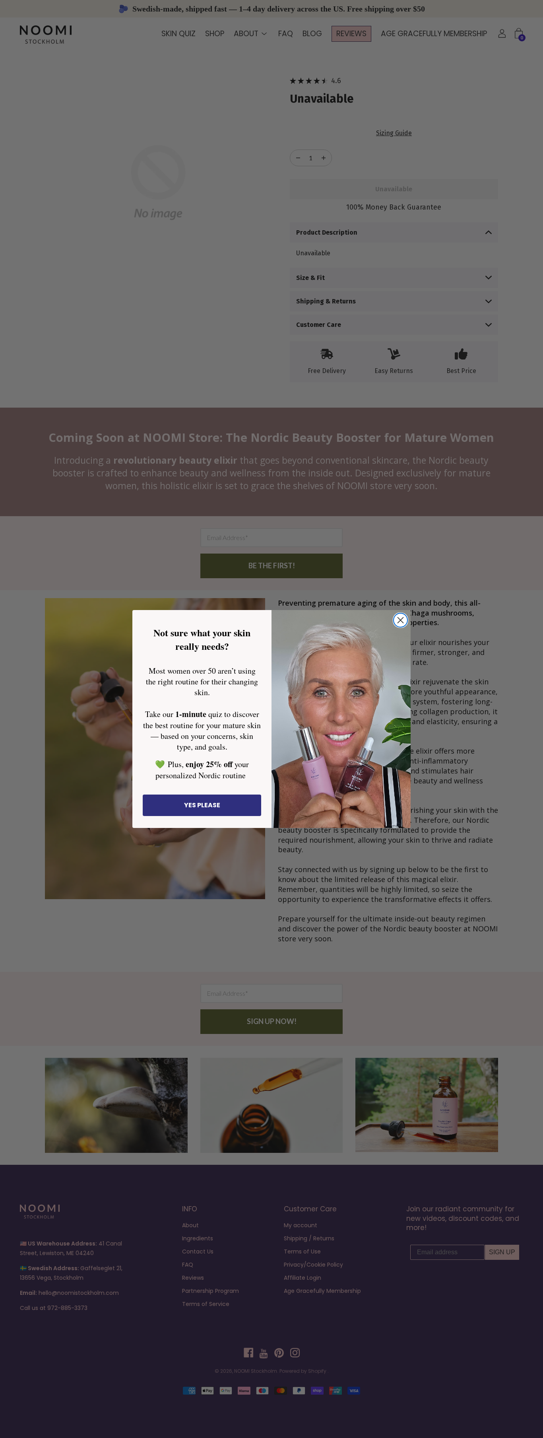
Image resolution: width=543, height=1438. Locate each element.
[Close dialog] (400, 620)
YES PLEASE (202, 805)
